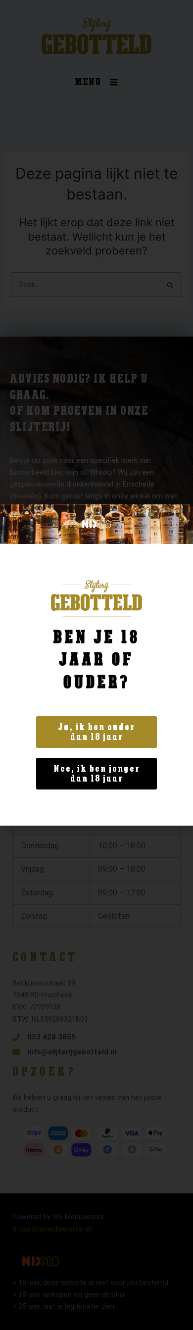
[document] (96, 665)
